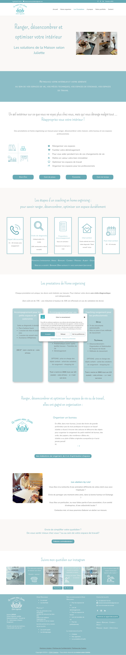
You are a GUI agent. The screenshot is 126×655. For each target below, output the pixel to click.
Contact (110, 9)
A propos (90, 9)
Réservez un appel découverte (107, 617)
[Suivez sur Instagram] (101, 610)
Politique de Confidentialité (62, 648)
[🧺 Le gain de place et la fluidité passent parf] (92, 576)
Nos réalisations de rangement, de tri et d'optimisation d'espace (63, 456)
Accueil (55, 9)
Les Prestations (79, 9)
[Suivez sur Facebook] (97, 610)
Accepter (48, 334)
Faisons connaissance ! (63, 541)
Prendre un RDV (109, 1)
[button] (84, 317)
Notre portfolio (100, 9)
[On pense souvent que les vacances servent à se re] (111, 576)
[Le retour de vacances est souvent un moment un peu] (72, 576)
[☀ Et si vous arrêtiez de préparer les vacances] (34, 576)
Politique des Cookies (79, 648)
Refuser (63, 334)
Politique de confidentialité (68, 338)
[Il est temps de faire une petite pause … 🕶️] (15, 576)
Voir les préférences (78, 334)
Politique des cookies (56, 338)
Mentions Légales (46, 648)
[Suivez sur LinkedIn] (104, 610)
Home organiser (65, 9)
